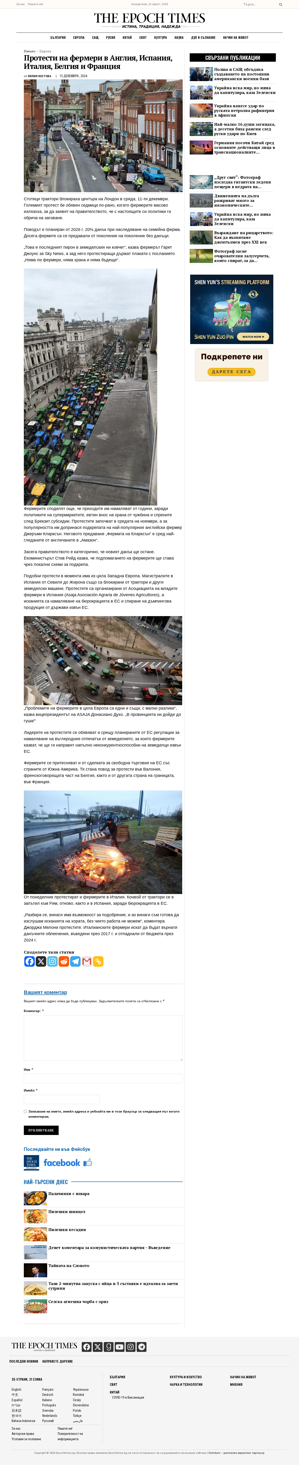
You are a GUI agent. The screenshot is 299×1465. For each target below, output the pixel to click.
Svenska (47, 1410)
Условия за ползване (26, 1439)
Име (29, 1069)
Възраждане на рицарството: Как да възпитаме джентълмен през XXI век (243, 237)
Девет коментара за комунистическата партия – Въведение (109, 1247)
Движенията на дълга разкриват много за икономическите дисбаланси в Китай (236, 201)
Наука (179, 37)
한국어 (16, 1416)
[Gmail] (87, 961)
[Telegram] (75, 961)
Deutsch (47, 1395)
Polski (77, 1410)
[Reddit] (64, 961)
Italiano (47, 1400)
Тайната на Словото (68, 1265)
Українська (81, 1389)
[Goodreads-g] (109, 1347)
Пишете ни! (35, 4)
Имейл (31, 1090)
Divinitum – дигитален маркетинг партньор (236, 1452)
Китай (127, 37)
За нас (20, 4)
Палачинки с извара (68, 1193)
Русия (110, 37)
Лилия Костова (39, 76)
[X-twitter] (98, 1347)
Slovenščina (81, 1405)
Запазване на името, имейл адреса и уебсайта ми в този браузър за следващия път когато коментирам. (104, 1114)
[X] (41, 961)
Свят (143, 37)
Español (17, 1400)
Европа (79, 37)
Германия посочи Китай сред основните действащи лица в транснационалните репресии (244, 147)
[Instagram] (52, 961)
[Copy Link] (98, 961)
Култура (160, 37)
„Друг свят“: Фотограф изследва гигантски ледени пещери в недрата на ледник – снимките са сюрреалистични (242, 182)
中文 (15, 1395)
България (58, 37)
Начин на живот (236, 37)
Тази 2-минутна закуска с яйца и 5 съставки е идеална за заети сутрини (113, 1286)
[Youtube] (120, 1347)
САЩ (95, 37)
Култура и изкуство (186, 1377)
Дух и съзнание (203, 37)
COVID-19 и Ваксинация (128, 1397)
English (16, 1389)
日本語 (16, 1410)
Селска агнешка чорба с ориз (78, 1301)
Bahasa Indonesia (23, 1421)
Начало (30, 51)
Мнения (236, 1384)
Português (49, 1405)
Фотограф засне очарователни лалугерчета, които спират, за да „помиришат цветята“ (241, 256)
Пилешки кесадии (67, 1229)
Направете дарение (57, 1361)
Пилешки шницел (66, 1211)
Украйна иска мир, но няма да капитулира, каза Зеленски (244, 90)
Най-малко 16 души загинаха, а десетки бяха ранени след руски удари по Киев (244, 129)
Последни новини (23, 1361)
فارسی (78, 1421)
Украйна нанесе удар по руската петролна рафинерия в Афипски (244, 111)
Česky (77, 1400)
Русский (48, 1421)
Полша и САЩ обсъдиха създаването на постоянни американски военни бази (241, 74)
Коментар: (34, 1011)
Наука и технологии (186, 1384)
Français (47, 1389)
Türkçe (77, 1416)
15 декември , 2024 (73, 76)
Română (78, 1395)
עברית (16, 1405)
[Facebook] (29, 961)
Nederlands (49, 1416)
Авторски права (23, 1434)
